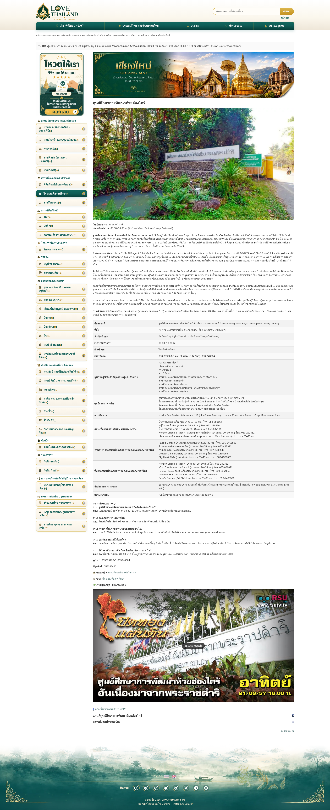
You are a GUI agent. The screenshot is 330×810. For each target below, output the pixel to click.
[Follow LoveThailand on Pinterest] (146, 788)
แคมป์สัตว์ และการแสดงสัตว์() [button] (60, 380)
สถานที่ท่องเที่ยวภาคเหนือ (69, 35)
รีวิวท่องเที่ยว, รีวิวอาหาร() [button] (58, 502)
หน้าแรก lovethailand (46, 35)
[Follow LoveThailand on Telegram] (196, 788)
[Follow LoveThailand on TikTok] (186, 788)
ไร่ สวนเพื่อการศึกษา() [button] (56, 193)
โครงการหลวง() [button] (53, 249)
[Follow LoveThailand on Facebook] (136, 788)
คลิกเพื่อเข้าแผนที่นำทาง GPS (110, 709)
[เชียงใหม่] (193, 75)
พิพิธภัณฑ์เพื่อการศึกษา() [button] (58, 184)
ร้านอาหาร (46, 455)
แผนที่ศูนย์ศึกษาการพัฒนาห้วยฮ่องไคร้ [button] (117, 715)
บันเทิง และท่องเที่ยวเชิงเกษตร (56, 365)
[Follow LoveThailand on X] (176, 788)
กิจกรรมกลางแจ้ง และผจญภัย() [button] (56, 431)
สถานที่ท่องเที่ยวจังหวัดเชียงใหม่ (97, 35)
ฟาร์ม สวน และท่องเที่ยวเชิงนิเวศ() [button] (56, 400)
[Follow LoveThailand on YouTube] (166, 788)
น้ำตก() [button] (48, 317)
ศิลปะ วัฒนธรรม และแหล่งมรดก (58, 120)
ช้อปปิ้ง (44, 440)
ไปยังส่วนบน (287, 731)
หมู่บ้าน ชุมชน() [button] (53, 263)
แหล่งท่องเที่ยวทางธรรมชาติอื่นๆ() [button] (57, 355)
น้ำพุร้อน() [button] (50, 326)
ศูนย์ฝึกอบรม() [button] (52, 202)
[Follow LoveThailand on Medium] (206, 788)
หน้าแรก (285, 17)
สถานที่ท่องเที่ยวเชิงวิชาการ (122, 572)
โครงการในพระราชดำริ (53, 243)
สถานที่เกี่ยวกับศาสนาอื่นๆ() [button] (59, 234)
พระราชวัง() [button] (50, 148)
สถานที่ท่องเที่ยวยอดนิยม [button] (106, 721)
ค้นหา (286, 11)
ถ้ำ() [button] (46, 335)
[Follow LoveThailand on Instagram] (156, 788)
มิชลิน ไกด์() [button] (51, 470)
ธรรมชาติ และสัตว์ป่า (52, 280)
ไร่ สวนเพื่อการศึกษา (113, 578)
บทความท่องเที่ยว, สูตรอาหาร (56, 496)
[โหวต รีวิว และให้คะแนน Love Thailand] (61, 84)
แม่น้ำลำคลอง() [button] (52, 344)
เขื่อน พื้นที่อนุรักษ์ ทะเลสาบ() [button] (60, 308)
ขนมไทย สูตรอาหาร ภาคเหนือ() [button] (55, 526)
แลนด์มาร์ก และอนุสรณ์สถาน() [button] (61, 139)
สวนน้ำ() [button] (48, 411)
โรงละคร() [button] (49, 420)
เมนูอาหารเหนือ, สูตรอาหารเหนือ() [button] (57, 513)
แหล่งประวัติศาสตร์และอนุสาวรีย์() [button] (54, 129)
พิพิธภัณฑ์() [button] (51, 170)
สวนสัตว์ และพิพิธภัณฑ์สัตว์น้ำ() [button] (61, 371)
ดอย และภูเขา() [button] (53, 299)
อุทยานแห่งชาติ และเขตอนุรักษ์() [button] (55, 289)
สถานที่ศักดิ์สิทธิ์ (49, 210)
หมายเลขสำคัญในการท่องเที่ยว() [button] (56, 486)
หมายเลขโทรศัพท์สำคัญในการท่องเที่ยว (61, 478)
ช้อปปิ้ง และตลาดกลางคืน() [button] (59, 447)
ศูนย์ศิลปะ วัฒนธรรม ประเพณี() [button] (53, 159)
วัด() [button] (47, 216)
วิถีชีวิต (44, 257)
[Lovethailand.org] (57, 10)
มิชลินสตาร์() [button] (51, 461)
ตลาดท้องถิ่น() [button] (52, 272)
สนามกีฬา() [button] (50, 389)
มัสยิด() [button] (48, 225)
